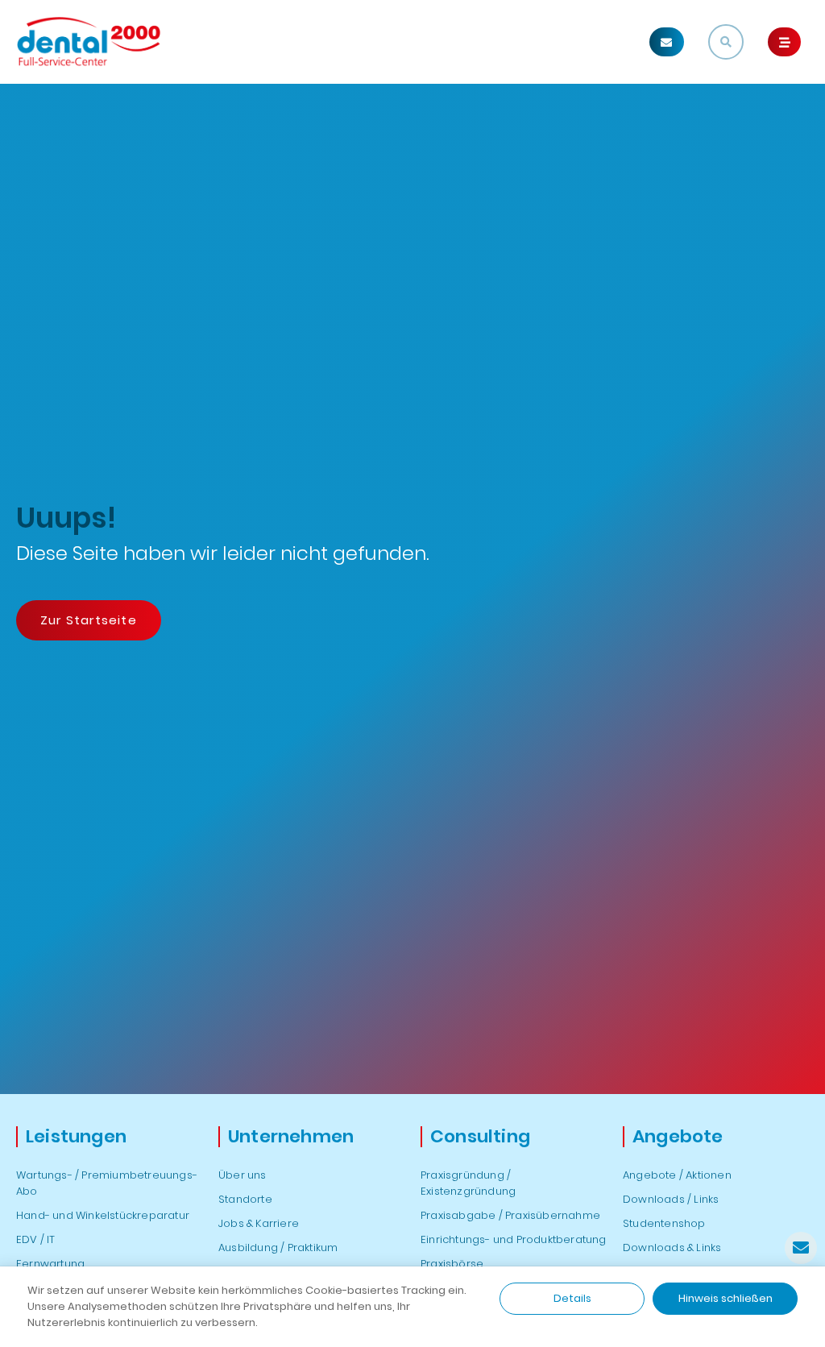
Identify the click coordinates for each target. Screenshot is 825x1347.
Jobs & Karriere (258, 1223)
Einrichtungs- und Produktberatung (514, 1239)
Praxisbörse (452, 1263)
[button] (666, 41)
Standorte (245, 1199)
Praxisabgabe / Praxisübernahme (510, 1215)
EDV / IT (36, 1239)
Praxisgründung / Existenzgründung (468, 1183)
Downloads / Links (671, 1199)
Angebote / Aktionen (677, 1175)
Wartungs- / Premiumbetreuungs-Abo (106, 1183)
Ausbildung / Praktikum (278, 1247)
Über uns (242, 1175)
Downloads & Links (672, 1247)
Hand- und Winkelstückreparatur (102, 1215)
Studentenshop (664, 1223)
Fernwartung (50, 1263)
